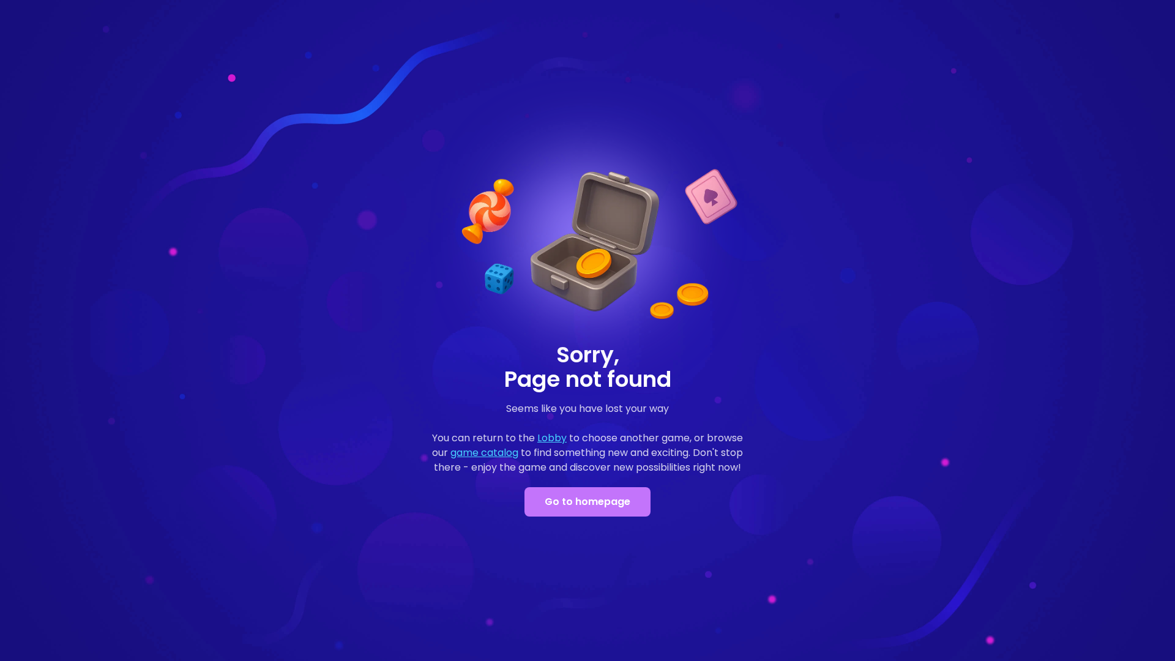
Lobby (552, 438)
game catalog (484, 453)
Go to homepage (587, 502)
